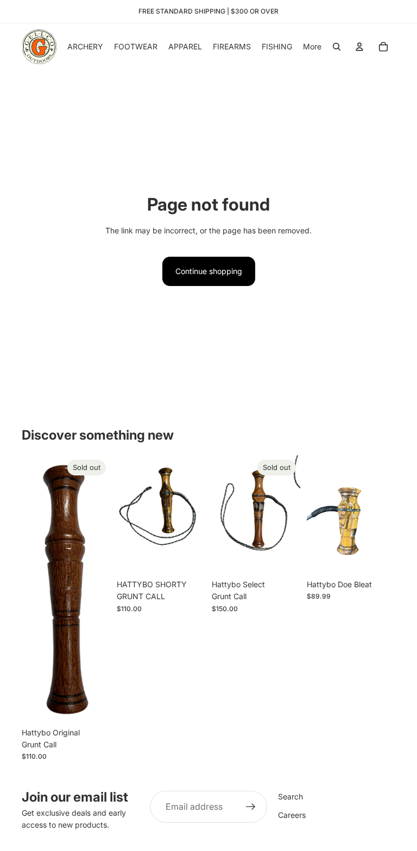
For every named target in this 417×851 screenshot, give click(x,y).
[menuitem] (312, 46)
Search (290, 796)
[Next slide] (288, 515)
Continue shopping (208, 271)
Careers (292, 815)
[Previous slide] (224, 515)
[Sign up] (250, 807)
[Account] (359, 47)
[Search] (337, 47)
